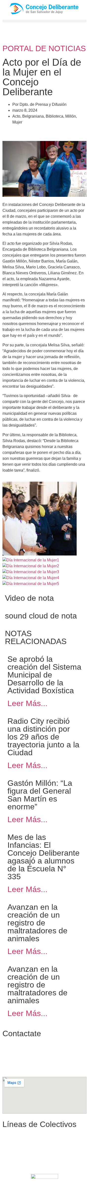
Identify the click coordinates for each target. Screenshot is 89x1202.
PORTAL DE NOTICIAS (44, 48)
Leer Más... (27, 703)
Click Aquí (59, 1193)
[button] (44, 21)
